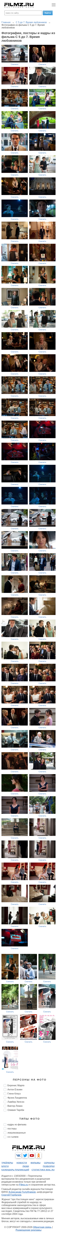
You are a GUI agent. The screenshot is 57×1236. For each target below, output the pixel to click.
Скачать (14, 64)
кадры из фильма (16, 1124)
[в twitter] (25, 1155)
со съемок (12, 1137)
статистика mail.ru (43, 1170)
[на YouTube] (31, 1155)
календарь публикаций (15, 1170)
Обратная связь (42, 1227)
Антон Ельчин (14, 1089)
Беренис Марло (15, 1085)
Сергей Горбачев (11, 1195)
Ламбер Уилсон (15, 1102)
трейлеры (7, 1163)
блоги (5, 1166)
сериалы (49, 1163)
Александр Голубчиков (22, 1192)
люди (26, 1166)
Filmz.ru (23, 1184)
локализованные (16, 1132)
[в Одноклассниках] (38, 1155)
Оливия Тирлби (15, 1110)
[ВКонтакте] (18, 1155)
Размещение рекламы (29, 1230)
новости (22, 1163)
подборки (49, 1166)
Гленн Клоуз (14, 1093)
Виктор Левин (15, 1106)
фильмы (35, 1163)
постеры (12, 1128)
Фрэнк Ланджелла (17, 1097)
